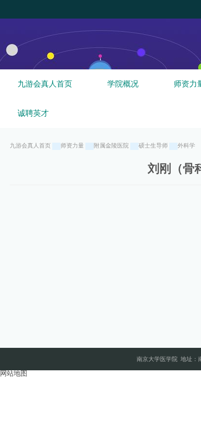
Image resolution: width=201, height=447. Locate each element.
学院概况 (123, 84)
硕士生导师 (153, 145)
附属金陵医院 (111, 145)
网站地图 (13, 373)
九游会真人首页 (45, 84)
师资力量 (72, 145)
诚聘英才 (33, 113)
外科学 (186, 145)
